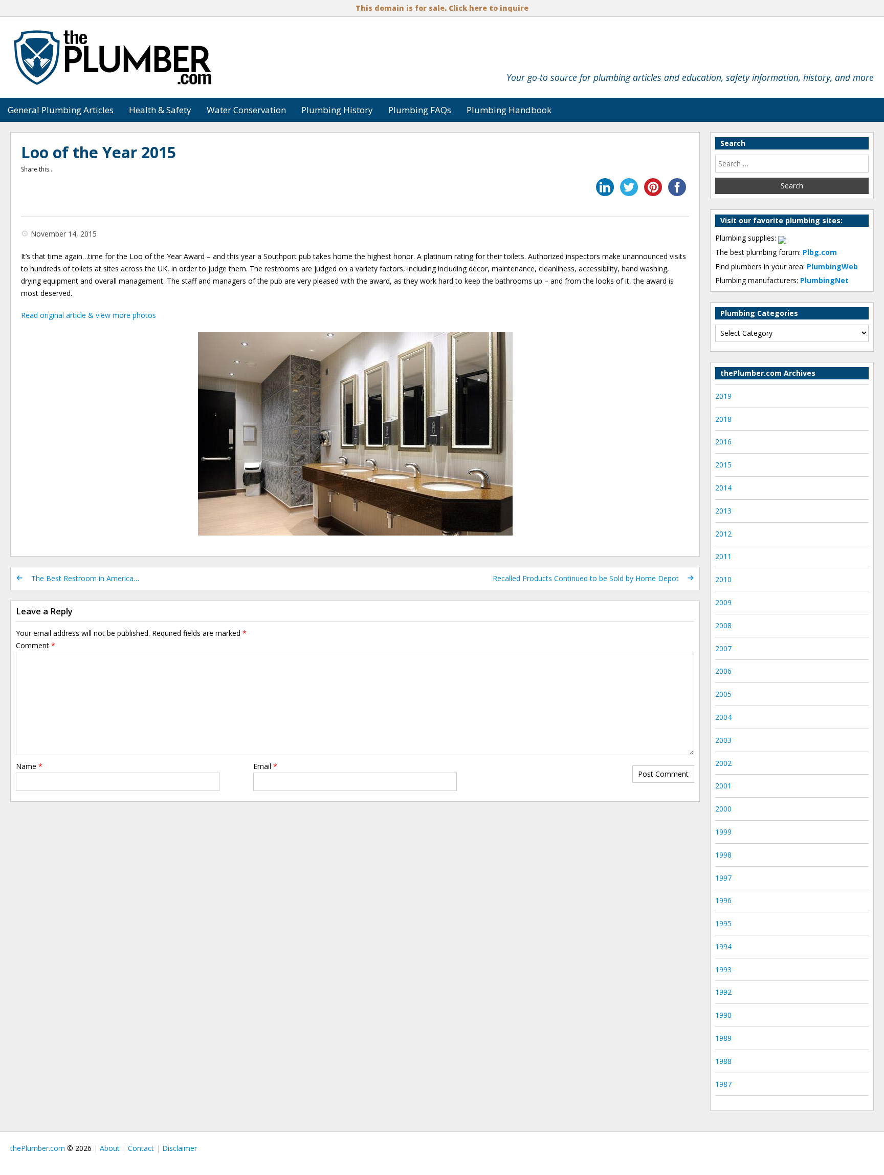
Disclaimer (179, 1148)
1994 (723, 946)
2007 (723, 648)
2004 (723, 717)
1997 (723, 878)
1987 (723, 1084)
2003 (723, 740)
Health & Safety (160, 110)
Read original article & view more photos (88, 315)
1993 (723, 969)
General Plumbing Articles (61, 110)
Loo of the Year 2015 (98, 152)
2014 (723, 488)
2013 (723, 511)
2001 (723, 786)
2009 (723, 602)
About (110, 1148)
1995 (723, 923)
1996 (723, 900)
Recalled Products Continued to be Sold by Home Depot (586, 578)
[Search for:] (792, 164)
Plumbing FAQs (419, 110)
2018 (723, 419)
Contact (141, 1148)
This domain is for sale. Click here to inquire (442, 8)
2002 (723, 763)
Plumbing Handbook (509, 110)
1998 (723, 855)
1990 (723, 1015)
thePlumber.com (37, 1148)
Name (29, 766)
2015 (723, 464)
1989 (723, 1038)
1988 (723, 1061)
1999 (723, 832)
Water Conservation (246, 110)
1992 (723, 992)
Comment (35, 645)
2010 (723, 579)
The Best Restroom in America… (85, 578)
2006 (723, 671)
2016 (723, 441)
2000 (723, 809)
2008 (723, 625)
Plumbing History (337, 110)
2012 (723, 534)
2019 (723, 396)
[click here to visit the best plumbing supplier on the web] (782, 238)
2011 (723, 556)
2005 (723, 694)
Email (265, 766)
